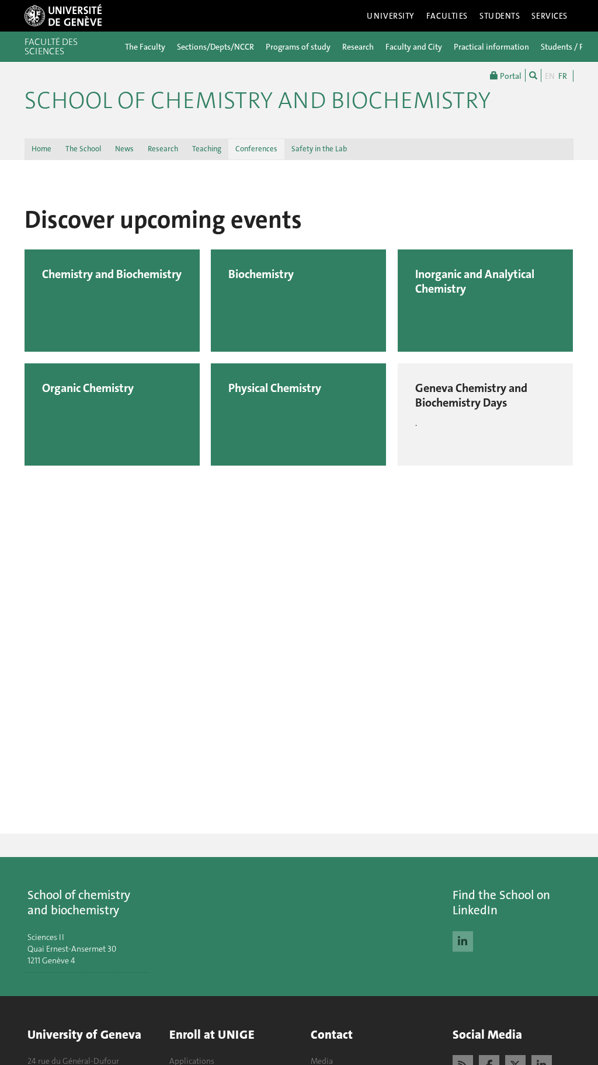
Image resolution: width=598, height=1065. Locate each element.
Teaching (206, 149)
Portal (509, 76)
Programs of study (298, 46)
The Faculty (145, 46)
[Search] (533, 75)
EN (550, 76)
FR (562, 76)
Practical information (491, 46)
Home (41, 149)
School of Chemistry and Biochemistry (258, 100)
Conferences (256, 149)
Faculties (447, 16)
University (391, 16)
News (124, 149)
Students (499, 16)
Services (549, 16)
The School (83, 149)
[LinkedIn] (463, 940)
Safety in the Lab (319, 149)
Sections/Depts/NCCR (215, 46)
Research (358, 46)
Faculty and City (413, 46)
